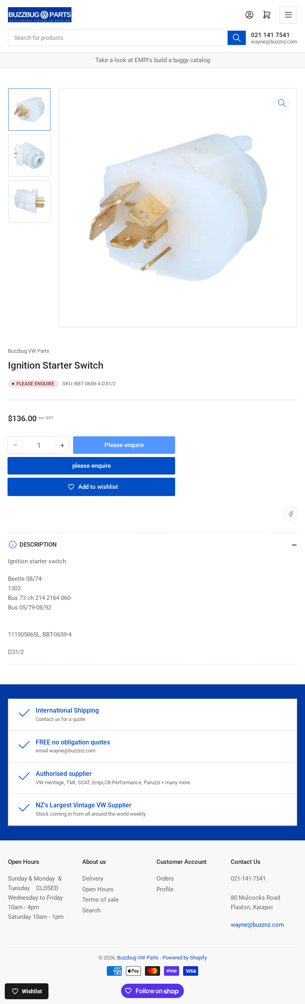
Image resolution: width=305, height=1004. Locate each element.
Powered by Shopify (184, 958)
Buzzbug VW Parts (28, 351)
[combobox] (127, 37)
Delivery (92, 878)
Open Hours (98, 889)
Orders (165, 878)
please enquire (91, 465)
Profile (165, 889)
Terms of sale (100, 899)
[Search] (236, 38)
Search (91, 910)
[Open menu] (288, 14)
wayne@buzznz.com (257, 924)
